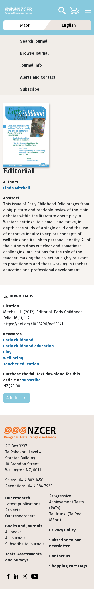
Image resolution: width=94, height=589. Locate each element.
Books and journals (23, 526)
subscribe (31, 380)
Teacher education (21, 364)
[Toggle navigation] (88, 10)
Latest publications (22, 504)
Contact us (59, 556)
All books (13, 532)
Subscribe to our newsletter (65, 543)
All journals (15, 538)
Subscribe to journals (24, 544)
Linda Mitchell (16, 188)
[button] (33, 41)
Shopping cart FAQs (68, 566)
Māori (25, 25)
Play (7, 352)
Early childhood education (28, 346)
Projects (12, 510)
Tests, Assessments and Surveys (23, 557)
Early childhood (18, 340)
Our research (17, 498)
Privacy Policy (62, 530)
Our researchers (20, 516)
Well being (13, 358)
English (69, 25)
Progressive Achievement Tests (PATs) (66, 502)
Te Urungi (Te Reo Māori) (65, 517)
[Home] (20, 10)
